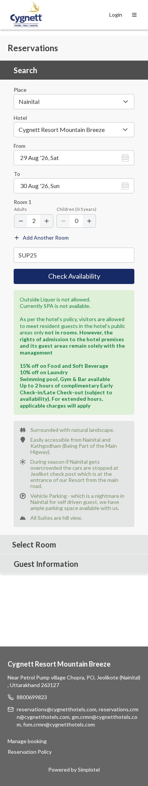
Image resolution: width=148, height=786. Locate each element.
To (17, 174)
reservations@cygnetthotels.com (56, 709)
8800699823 (32, 697)
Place (20, 90)
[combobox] (74, 129)
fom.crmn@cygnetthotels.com (59, 724)
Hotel (20, 118)
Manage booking (27, 741)
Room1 (22, 202)
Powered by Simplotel (74, 769)
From (19, 146)
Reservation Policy (30, 751)
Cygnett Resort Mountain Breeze (59, 664)
